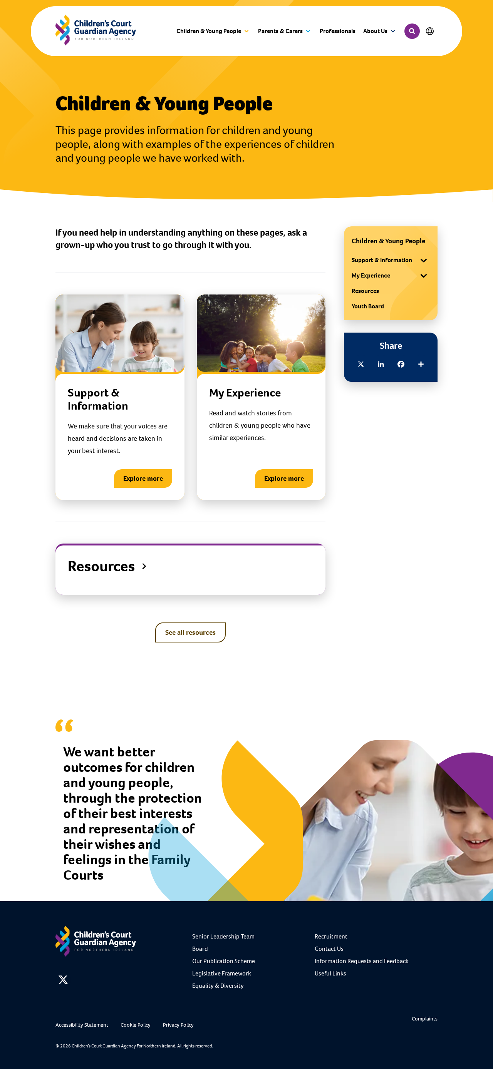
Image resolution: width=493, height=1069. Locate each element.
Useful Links (330, 973)
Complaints (425, 1018)
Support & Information (382, 260)
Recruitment (331, 936)
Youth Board (368, 306)
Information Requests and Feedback (362, 961)
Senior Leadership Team (223, 936)
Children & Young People (388, 241)
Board (200, 949)
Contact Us (329, 949)
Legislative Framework (221, 973)
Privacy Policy (178, 1025)
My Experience (371, 275)
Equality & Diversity (218, 986)
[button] (213, 31)
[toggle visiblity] (424, 260)
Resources (365, 291)
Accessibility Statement (81, 1025)
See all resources (190, 632)
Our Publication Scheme (223, 961)
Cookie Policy (136, 1025)
